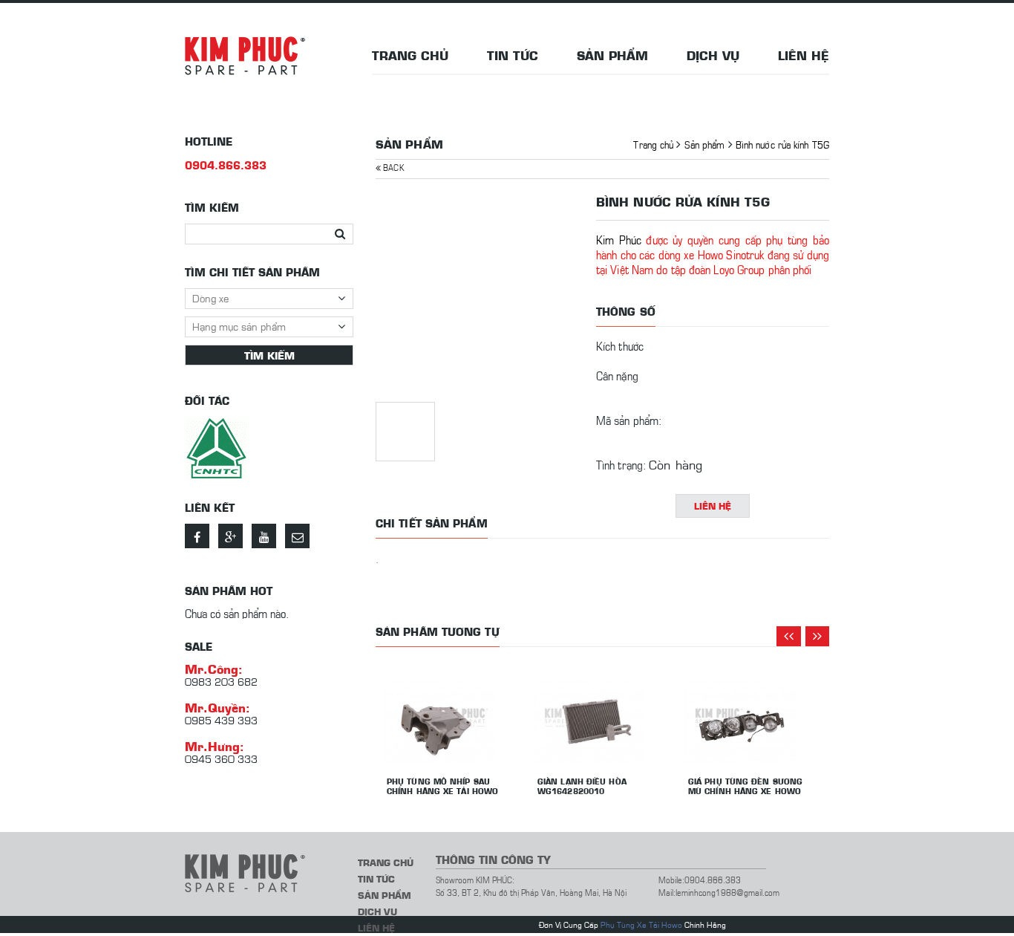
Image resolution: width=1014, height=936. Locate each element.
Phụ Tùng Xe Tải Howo (641, 924)
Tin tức (512, 55)
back (392, 166)
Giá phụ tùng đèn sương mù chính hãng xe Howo (745, 786)
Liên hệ (803, 55)
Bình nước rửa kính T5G (782, 144)
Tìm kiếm (269, 355)
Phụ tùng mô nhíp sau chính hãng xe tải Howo (442, 786)
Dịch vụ (713, 55)
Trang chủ (410, 55)
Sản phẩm (612, 55)
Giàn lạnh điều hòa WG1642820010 (582, 786)
